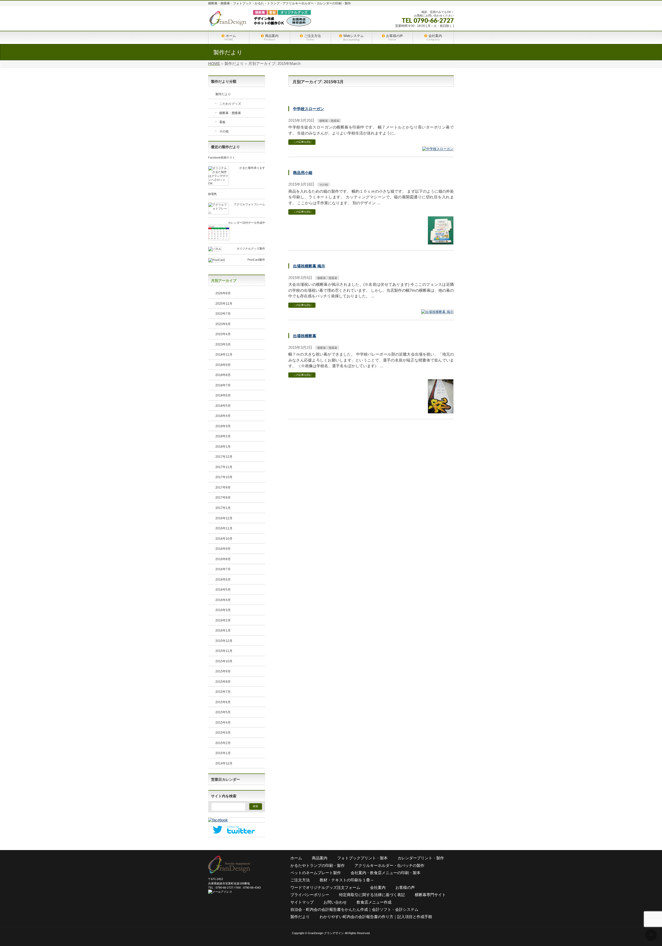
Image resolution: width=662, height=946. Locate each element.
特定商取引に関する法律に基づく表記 (372, 894)
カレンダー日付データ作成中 (246, 222)
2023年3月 (223, 344)
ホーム (296, 858)
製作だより (223, 94)
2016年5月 (223, 589)
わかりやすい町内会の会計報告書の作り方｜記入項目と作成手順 (376, 916)
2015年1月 (223, 753)
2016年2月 (223, 620)
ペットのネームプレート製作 (315, 872)
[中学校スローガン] (438, 149)
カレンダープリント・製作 (420, 858)
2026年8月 (223, 293)
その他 (323, 184)
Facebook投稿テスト (221, 157)
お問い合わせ (335, 902)
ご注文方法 (300, 880)
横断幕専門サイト (430, 894)
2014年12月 (223, 763)
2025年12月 (223, 303)
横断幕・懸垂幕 (329, 120)
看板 (222, 122)
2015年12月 (223, 641)
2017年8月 (223, 497)
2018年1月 (223, 446)
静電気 (212, 194)
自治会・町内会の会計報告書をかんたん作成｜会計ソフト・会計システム (354, 909)
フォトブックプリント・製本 (362, 858)
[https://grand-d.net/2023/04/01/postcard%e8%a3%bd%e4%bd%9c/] (216, 260)
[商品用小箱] (441, 242)
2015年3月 (223, 732)
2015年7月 (223, 692)
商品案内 (319, 858)
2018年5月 (223, 406)
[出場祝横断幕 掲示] (437, 312)
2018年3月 (223, 426)
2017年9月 (223, 487)
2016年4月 (223, 600)
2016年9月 (223, 549)
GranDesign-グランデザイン (326, 933)
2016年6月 (223, 579)
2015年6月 (223, 702)
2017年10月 (223, 477)
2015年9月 (223, 671)
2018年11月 (223, 354)
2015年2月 (223, 743)
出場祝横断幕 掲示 (309, 266)
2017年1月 (223, 508)
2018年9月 (223, 365)
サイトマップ (302, 902)
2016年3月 (223, 610)
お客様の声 (405, 887)
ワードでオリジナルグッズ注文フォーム (325, 887)
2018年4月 (223, 416)
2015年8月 (223, 682)
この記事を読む (303, 141)
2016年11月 (223, 528)
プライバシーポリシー (309, 894)
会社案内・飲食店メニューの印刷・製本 (385, 872)
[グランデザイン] (260, 21)
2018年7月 (223, 385)
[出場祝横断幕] (441, 411)
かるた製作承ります (252, 167)
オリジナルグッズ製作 (251, 248)
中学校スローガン (308, 109)
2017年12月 (223, 457)
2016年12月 (223, 518)
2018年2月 (223, 436)
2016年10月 (223, 538)
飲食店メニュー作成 (374, 902)
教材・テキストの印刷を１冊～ (347, 880)
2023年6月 (223, 324)
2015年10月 (223, 661)
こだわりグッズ (230, 104)
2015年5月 (223, 712)
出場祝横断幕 (304, 336)
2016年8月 (223, 559)
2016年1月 (223, 630)
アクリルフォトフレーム (249, 204)
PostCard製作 (256, 259)
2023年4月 (223, 334)
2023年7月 (223, 314)
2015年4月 (223, 722)
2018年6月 (223, 395)
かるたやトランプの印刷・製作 (317, 865)
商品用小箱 (302, 172)
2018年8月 (223, 375)
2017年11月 (223, 467)
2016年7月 (223, 569)
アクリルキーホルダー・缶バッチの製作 (389, 865)
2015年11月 (223, 651)
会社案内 (378, 887)
